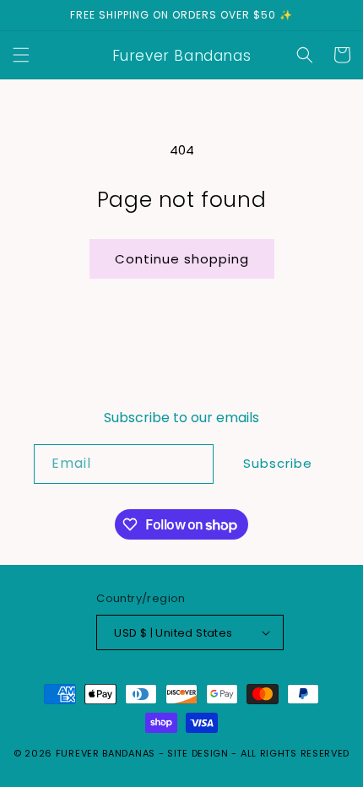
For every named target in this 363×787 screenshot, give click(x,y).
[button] (21, 54)
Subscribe (277, 463)
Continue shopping (182, 259)
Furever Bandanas (107, 753)
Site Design (198, 753)
